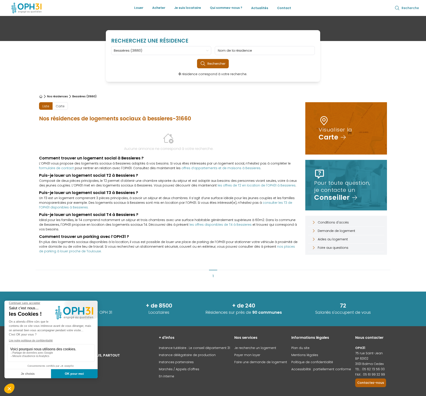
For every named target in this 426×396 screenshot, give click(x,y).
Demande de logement (336, 231)
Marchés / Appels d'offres (179, 369)
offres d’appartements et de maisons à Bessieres (220, 168)
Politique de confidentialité (312, 362)
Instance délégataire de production (187, 355)
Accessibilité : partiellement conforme (321, 369)
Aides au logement (333, 239)
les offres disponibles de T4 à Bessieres (220, 224)
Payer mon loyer (247, 355)
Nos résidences (57, 96)
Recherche (410, 8)
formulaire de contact (56, 168)
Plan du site (300, 348)
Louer (138, 8)
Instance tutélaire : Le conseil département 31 (194, 348)
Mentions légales (304, 355)
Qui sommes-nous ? (226, 8)
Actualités (259, 8)
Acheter (158, 8)
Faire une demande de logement (260, 362)
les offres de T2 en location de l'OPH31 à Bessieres (257, 185)
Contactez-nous (370, 382)
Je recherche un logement (255, 348)
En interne (166, 376)
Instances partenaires (176, 362)
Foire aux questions (333, 247)
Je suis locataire (187, 8)
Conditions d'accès (333, 222)
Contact (284, 8)
